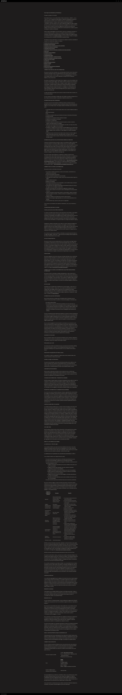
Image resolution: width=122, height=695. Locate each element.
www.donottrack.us (56, 293)
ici (77, 219)
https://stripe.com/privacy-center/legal (54, 162)
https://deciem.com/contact (68, 652)
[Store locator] (121, 1)
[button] (116, 1)
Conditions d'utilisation (58, 35)
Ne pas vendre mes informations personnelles (59, 267)
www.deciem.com (68, 74)
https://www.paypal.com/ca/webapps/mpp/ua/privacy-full (63, 164)
